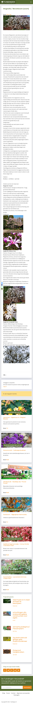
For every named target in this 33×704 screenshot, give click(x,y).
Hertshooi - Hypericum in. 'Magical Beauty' (14, 418)
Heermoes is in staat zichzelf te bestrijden (21, 601)
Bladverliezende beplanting (13, 412)
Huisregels (16, 695)
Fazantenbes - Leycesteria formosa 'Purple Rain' (14, 577)
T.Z (7, 428)
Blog (3, 693)
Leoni (14, 620)
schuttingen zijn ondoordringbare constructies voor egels (20, 615)
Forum (8, 693)
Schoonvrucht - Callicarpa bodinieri (14, 450)
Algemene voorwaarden (23, 693)
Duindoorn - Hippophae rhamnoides (15, 514)
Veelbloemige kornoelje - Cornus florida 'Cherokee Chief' (16, 544)
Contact (13, 693)
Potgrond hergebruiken (18, 651)
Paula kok (15, 606)
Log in (5, 386)
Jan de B (15, 654)
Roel (7, 459)
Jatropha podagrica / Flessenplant (21, 628)
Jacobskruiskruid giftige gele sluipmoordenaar (20, 639)
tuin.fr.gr (8, 14)
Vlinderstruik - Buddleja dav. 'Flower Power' (14, 482)
